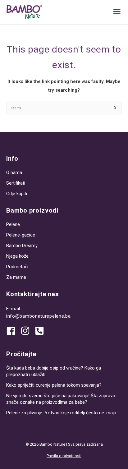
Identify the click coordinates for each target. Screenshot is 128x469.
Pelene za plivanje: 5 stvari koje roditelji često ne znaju (61, 413)
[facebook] (13, 330)
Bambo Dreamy (22, 245)
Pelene (13, 224)
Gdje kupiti (16, 193)
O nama (14, 172)
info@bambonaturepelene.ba (38, 316)
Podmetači (17, 266)
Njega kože (17, 256)
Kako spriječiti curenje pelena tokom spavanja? (54, 385)
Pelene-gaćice (20, 235)
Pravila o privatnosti (64, 455)
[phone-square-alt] (41, 330)
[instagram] (27, 330)
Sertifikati (15, 183)
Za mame (16, 277)
